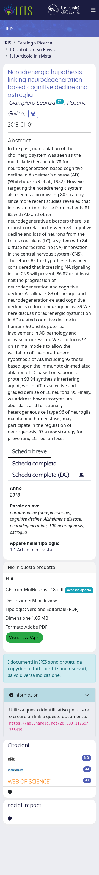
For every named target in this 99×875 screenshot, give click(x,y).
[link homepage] (20, 9)
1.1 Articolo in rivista (30, 56)
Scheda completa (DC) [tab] (40, 474)
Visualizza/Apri (24, 638)
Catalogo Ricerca (34, 43)
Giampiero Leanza (32, 102)
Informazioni (26, 695)
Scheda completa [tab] (34, 463)
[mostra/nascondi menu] (93, 10)
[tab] (81, 475)
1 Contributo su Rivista (32, 49)
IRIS (7, 43)
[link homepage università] (63, 9)
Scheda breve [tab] (29, 451)
